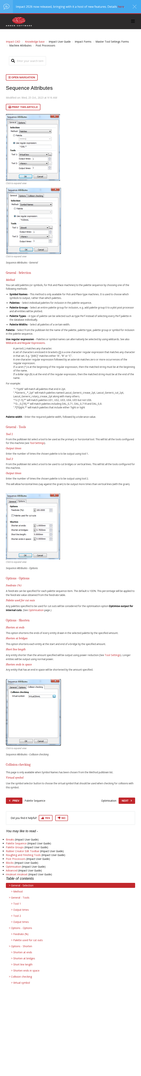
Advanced (11, 870)
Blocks (10, 862)
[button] (133, 21)
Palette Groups (15, 847)
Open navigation (23, 77)
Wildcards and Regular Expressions (25, 343)
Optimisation (36, 610)
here (121, 7)
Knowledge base (35, 41)
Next (125, 800)
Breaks (10, 839)
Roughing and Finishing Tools (23, 855)
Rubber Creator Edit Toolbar (22, 851)
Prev (15, 800)
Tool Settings (37, 443)
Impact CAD (13, 41)
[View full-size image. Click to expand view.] (33, 147)
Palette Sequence (16, 843)
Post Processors (16, 859)
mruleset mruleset (17, 874)
